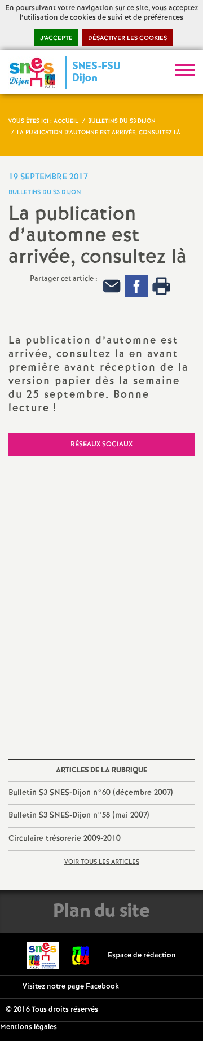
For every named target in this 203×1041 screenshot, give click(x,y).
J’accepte (56, 38)
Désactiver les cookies (127, 38)
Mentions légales (28, 1027)
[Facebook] (136, 286)
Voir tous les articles (101, 862)
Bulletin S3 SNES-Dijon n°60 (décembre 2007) (90, 792)
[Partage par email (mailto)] (111, 286)
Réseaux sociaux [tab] (101, 444)
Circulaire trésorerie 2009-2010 (64, 838)
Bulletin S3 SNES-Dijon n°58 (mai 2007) (78, 815)
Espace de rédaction (142, 955)
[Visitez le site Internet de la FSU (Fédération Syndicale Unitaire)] (81, 955)
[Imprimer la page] (161, 286)
